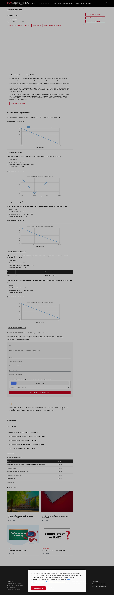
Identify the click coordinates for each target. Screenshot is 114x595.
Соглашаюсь (38, 588)
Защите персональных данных (55, 581)
